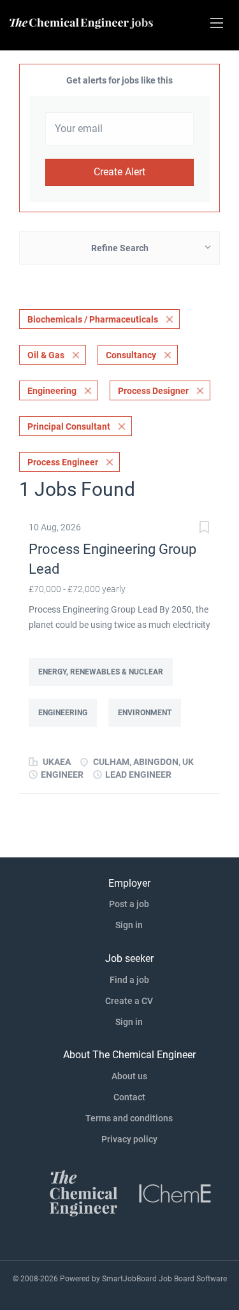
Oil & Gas (45, 355)
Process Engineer (62, 462)
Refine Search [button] (119, 248)
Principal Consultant (68, 426)
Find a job (129, 980)
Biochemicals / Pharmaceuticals (92, 319)
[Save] (204, 529)
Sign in (129, 925)
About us (129, 1076)
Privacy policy (129, 1139)
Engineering (51, 391)
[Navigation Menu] (216, 23)
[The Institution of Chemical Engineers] (175, 1192)
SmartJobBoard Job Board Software (164, 1278)
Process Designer (153, 391)
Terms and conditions (129, 1118)
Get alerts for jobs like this (119, 80)
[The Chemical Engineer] (83, 1192)
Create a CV (129, 1001)
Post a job (129, 904)
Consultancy (131, 355)
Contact (129, 1097)
